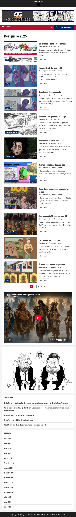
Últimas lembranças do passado (20, 272)
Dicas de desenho (12, 132)
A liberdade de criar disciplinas (20, 148)
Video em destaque (66, 27)
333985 (7, 425)
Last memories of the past (20, 248)
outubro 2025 (8, 482)
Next (43, 287)
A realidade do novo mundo (20, 100)
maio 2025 (7, 507)
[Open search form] (52, 27)
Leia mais (44, 59)
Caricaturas (10, 156)
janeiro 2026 (8, 468)
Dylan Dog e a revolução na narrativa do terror (20, 198)
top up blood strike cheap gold (14, 408)
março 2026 (8, 458)
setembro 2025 (9, 487)
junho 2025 (7, 502)
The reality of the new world (20, 76)
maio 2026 (7, 448)
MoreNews (51, 514)
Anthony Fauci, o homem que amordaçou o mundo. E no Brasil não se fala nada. (41, 403)
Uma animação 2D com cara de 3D (20, 224)
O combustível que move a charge (20, 124)
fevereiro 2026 (9, 463)
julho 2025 (7, 497)
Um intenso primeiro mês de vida (20, 51)
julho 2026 (7, 439)
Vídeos (14, 232)
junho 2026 (7, 443)
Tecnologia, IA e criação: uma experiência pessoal (29, 425)
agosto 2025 (8, 492)
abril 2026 (7, 453)
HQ (13, 206)
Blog (7, 60)
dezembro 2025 (9, 473)
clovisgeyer (44, 46)
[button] (3, 27)
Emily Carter (8, 403)
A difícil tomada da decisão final (20, 172)
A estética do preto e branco (24, 415)
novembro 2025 (9, 477)
